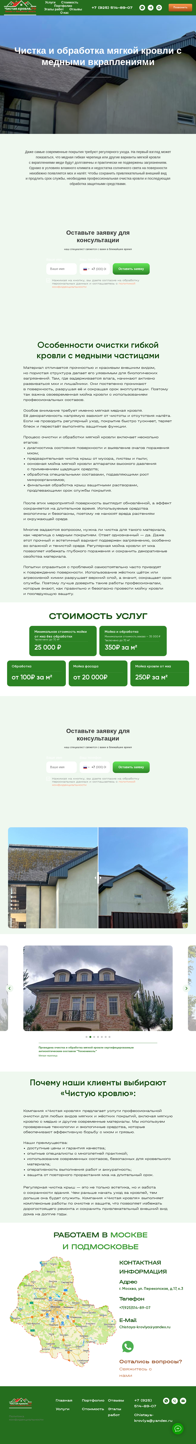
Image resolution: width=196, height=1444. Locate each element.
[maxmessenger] (159, 8)
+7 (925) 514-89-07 (112, 8)
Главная (64, 1400)
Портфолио (63, 5)
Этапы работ (54, 9)
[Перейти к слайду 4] (98, 1037)
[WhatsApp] (142, 8)
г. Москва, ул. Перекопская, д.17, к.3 (151, 1289)
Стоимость (69, 2)
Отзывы (75, 9)
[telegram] (151, 8)
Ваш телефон (90, 259)
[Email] (183, 1403)
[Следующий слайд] (186, 988)
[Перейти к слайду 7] (109, 1037)
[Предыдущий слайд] (9, 988)
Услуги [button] (50, 2)
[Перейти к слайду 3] (94, 1037)
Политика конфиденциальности (26, 1418)
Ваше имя (54, 259)
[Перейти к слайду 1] (86, 1037)
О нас (64, 12)
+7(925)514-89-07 (134, 1308)
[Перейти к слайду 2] (90, 1037)
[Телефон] (175, 1403)
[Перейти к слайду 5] (102, 1037)
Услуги (62, 1409)
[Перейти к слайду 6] (106, 1037)
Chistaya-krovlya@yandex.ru (144, 1327)
